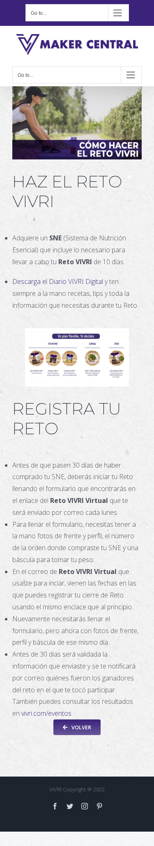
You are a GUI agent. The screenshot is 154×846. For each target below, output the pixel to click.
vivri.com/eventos (46, 713)
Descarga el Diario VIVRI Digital (57, 281)
